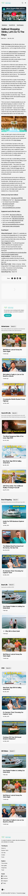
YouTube (5, 876)
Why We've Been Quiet (12, 631)
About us (3, 848)
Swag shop (3, 867)
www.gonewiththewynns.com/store (11, 207)
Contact (3, 854)
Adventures (4, 25)
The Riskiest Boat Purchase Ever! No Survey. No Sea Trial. (13, 547)
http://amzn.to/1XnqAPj (8, 203)
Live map (3, 852)
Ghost (23, 893)
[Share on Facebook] (15, 278)
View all (12, 326)
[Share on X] (12, 278)
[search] (22, 2)
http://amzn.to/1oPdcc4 (18, 218)
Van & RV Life (12, 25)
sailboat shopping (13, 51)
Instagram (5, 880)
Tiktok (4, 883)
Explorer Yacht (4, 850)
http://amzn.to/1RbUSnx (16, 214)
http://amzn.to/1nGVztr (20, 200)
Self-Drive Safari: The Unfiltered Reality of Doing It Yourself (13, 486)
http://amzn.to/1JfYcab (17, 220)
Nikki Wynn (3, 38)
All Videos (4, 751)
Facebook (5, 878)
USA (2, 668)
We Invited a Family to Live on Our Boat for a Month (13, 375)
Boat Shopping (20, 25)
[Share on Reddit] (17, 278)
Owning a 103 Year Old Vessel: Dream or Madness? (12, 738)
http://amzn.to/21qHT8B (17, 216)
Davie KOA (13, 235)
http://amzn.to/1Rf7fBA (17, 198)
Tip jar (2, 870)
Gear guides (4, 865)
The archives (4, 863)
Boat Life (4, 585)
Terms (2, 857)
